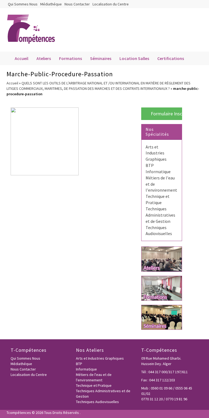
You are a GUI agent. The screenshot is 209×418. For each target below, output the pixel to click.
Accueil (21, 58)
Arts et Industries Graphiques (156, 153)
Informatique (158, 171)
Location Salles (134, 58)
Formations (70, 58)
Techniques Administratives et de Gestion (160, 215)
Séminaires (100, 58)
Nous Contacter (77, 4)
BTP (150, 165)
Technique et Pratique (94, 385)
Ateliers (43, 58)
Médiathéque (51, 4)
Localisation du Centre (111, 4)
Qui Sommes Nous (23, 4)
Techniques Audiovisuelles (97, 401)
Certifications (170, 58)
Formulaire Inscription (166, 113)
